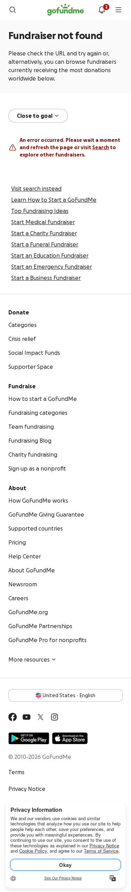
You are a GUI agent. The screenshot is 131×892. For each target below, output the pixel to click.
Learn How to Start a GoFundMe (53, 200)
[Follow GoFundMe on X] (41, 717)
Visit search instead (36, 188)
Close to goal (34, 116)
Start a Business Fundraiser (46, 278)
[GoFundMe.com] (65, 9)
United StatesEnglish (69, 695)
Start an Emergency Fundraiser (51, 267)
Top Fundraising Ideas (39, 211)
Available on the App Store (70, 738)
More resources (29, 659)
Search (100, 147)
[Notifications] (102, 10)
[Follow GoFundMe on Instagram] (54, 717)
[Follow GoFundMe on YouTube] (27, 717)
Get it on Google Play (28, 738)
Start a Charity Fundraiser (44, 233)
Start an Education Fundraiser (49, 255)
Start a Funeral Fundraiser (44, 244)
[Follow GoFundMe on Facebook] (13, 717)
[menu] (118, 10)
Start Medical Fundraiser (43, 222)
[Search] (13, 10)
